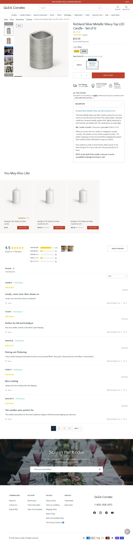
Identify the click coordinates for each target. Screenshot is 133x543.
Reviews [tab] (8, 268)
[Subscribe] (99, 469)
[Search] (99, 8)
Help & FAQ (13, 509)
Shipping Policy (51, 509)
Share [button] (10, 303)
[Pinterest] (106, 512)
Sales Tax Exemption (35, 509)
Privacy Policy (51, 501)
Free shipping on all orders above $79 (66, 2)
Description (80, 104)
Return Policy (50, 514)
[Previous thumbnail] (8, 23)
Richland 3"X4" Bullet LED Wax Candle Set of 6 (82, 223)
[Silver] (84, 51)
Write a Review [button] (118, 249)
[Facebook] (94, 512)
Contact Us (13, 505)
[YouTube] (112, 512)
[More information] (93, 98)
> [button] (77, 428)
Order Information (34, 505)
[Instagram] (100, 512)
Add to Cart (108, 75)
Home (6, 19)
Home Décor (20, 19)
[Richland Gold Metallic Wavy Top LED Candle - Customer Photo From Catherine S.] (64, 249)
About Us (12, 501)
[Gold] (76, 51)
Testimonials (69, 501)
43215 (95, 95)
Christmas (29, 19)
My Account (32, 501)
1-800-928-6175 (103, 504)
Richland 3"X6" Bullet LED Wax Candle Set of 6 (48, 223)
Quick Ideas (69, 505)
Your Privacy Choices (53, 522)
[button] (14, 15)
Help (127, 2)
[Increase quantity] (87, 75)
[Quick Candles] (14, 8)
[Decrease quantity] (76, 75)
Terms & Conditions (53, 505)
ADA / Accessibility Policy (55, 518)
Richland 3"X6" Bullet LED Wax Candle (15, 223)
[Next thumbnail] (8, 75)
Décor (12, 19)
